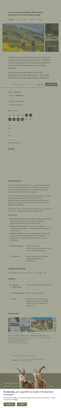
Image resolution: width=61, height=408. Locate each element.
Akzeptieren (9, 404)
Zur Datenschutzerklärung (11, 399)
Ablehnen (22, 404)
